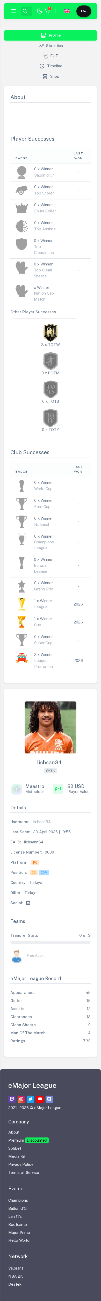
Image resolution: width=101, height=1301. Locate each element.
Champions (18, 1200)
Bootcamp (17, 1224)
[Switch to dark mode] (40, 11)
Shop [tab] (50, 76)
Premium (27, 1140)
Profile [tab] (50, 35)
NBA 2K (15, 1276)
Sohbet (14, 1148)
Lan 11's (15, 1216)
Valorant (15, 1268)
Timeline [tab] (50, 66)
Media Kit (16, 1156)
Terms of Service (23, 1172)
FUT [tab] (54, 56)
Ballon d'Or (18, 1208)
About (13, 1132)
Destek (14, 1284)
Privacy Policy (20, 1164)
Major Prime (19, 1232)
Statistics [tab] (50, 45)
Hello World (19, 1240)
